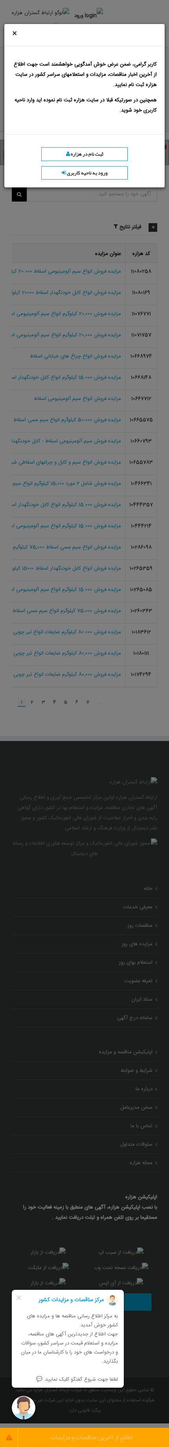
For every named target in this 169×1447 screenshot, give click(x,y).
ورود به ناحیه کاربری (87, 173)
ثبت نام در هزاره (86, 154)
